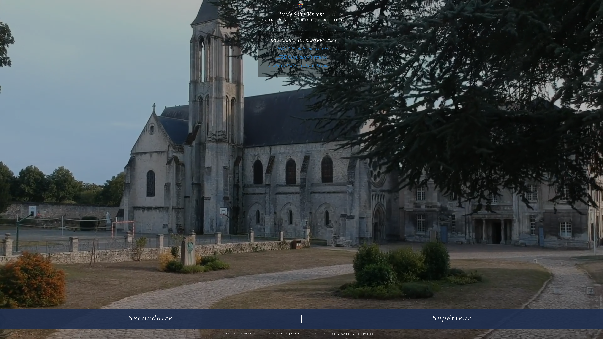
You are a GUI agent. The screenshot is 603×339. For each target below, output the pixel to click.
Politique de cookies (308, 334)
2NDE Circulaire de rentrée (301, 48)
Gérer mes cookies (241, 334)
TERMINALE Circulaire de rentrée (301, 65)
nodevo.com (366, 334)
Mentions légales (274, 334)
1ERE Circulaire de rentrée (301, 56)
